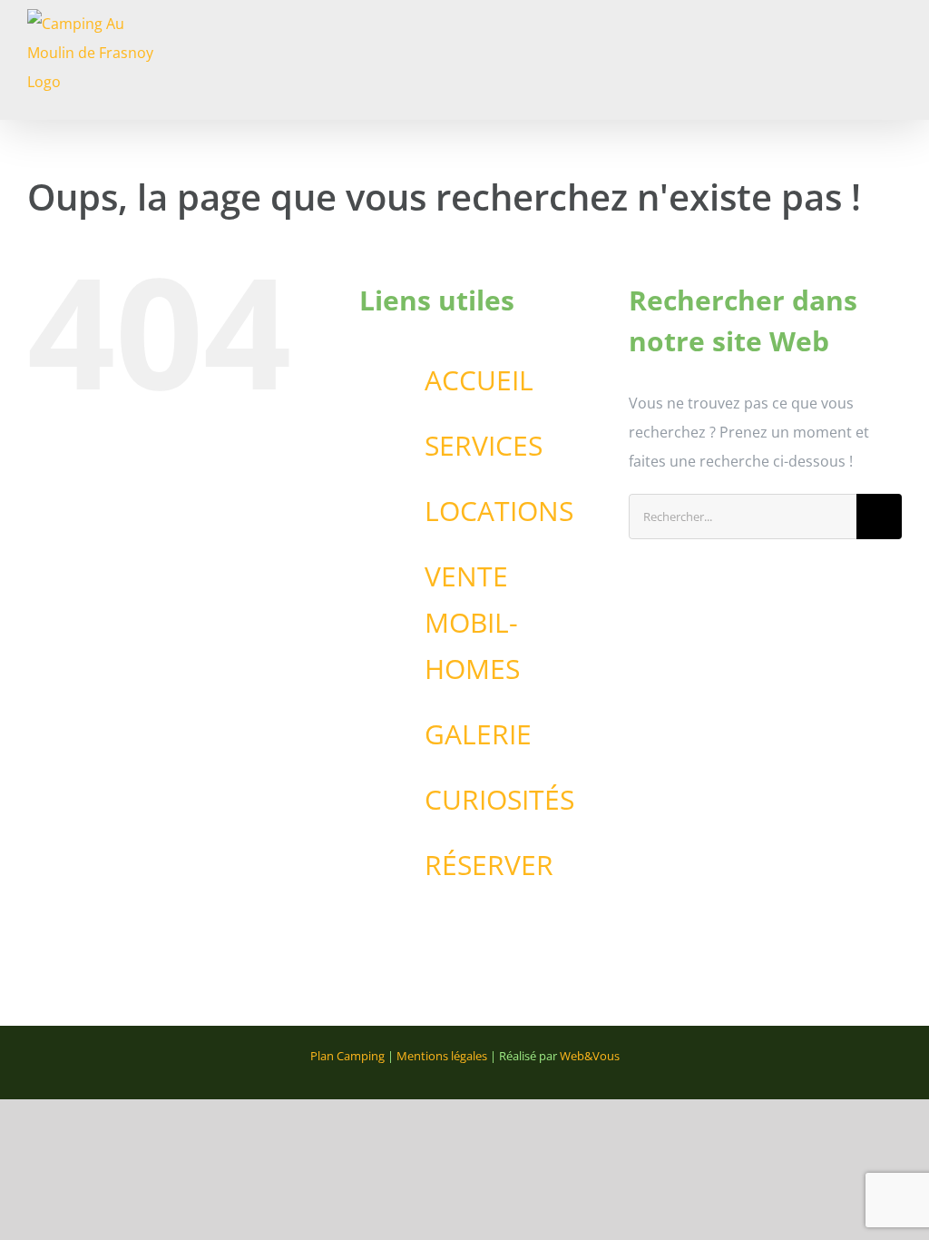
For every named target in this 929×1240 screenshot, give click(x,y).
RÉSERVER (489, 864)
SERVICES (484, 445)
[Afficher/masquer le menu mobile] (894, 32)
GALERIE (478, 734)
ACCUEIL (479, 380)
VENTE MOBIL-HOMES (472, 622)
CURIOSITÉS (499, 799)
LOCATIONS (499, 510)
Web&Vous (590, 1056)
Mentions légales (441, 1056)
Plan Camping (347, 1056)
